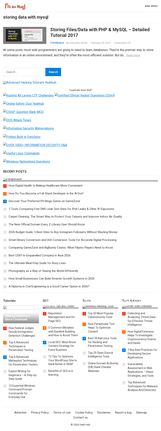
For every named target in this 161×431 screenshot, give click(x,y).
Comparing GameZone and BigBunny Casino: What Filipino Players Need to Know (61, 247)
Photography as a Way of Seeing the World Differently (43, 271)
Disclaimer (104, 412)
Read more (133, 55)
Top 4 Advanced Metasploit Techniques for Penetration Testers (23, 360)
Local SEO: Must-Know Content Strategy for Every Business (62, 346)
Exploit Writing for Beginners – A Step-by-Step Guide (23, 375)
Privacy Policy (40, 412)
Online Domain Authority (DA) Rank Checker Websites (103, 367)
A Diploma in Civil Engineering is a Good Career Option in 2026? (49, 286)
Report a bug (123, 412)
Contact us (80, 417)
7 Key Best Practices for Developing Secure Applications (142, 353)
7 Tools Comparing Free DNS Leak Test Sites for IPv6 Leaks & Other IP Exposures (61, 209)
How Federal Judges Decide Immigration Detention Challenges (22, 331)
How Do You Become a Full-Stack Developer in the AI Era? (46, 193)
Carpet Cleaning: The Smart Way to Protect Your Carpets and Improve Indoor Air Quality (65, 216)
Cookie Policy (84, 412)
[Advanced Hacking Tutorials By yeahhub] (29, 82)
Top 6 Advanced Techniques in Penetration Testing (21, 346)
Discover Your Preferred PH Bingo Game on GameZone (44, 201)
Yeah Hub (85, 424)
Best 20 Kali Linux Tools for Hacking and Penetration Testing (102, 342)
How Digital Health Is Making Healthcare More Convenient (45, 185)
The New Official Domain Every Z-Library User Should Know (47, 224)
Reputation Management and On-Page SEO (62, 317)
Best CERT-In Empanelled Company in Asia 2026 (39, 255)
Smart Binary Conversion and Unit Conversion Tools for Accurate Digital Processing (62, 240)
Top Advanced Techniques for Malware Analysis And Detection (143, 386)
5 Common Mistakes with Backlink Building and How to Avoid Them (63, 331)
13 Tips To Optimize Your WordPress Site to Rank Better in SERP (62, 360)
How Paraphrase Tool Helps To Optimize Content (101, 327)
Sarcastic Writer (79, 42)
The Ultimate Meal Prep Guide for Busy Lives (37, 263)
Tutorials (57, 43)
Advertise (20, 412)
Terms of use (62, 412)
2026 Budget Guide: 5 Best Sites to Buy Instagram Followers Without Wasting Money (63, 232)
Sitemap (141, 412)
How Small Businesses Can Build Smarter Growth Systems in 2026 (51, 278)
